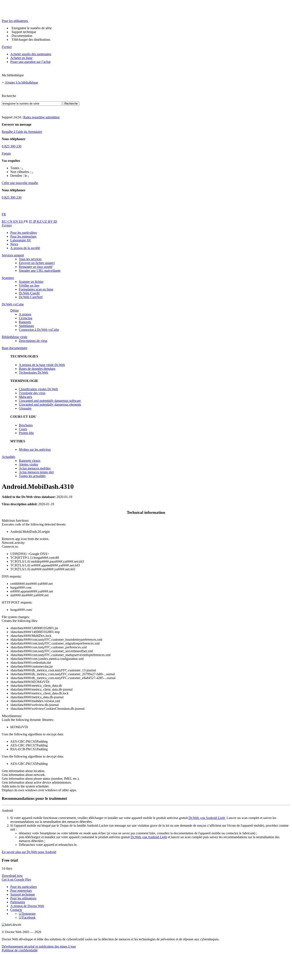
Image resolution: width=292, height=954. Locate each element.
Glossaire (25, 408)
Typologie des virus (32, 393)
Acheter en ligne (21, 58)
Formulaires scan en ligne (36, 289)
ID (55, 221)
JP (35, 221)
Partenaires (17, 902)
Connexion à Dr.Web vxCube (39, 329)
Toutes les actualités (32, 476)
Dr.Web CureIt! (29, 293)
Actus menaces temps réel (36, 472)
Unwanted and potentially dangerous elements (50, 404)
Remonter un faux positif (35, 267)
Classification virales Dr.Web (38, 389)
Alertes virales (28, 464)
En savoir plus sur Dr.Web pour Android (29, 852)
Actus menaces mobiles (34, 468)
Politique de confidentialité (20, 950)
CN (10, 221)
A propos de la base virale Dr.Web (42, 365)
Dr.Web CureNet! (31, 297)
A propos (25, 314)
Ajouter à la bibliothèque (21, 82)
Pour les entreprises (23, 236)
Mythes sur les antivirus (35, 449)
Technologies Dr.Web (33, 372)
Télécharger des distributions (31, 39)
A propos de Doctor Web (27, 906)
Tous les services (30, 259)
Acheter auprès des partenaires (30, 54)
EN (16, 221)
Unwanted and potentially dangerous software (50, 400)
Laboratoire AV (20, 240)
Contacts (16, 910)
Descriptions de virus (33, 341)
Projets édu (26, 433)
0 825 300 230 (11, 146)
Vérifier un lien (29, 285)
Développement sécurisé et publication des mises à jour (39, 946)
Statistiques (26, 326)
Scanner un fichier (31, 281)
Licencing (25, 318)
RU (4, 221)
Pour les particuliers (23, 232)
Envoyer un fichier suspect (37, 263)
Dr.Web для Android (207, 818)
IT (31, 221)
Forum (6, 153)
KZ (39, 221)
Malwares (25, 397)
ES (21, 221)
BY (50, 221)
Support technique (24, 32)
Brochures (26, 425)
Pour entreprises (21, 890)
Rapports (25, 322)
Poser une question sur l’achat (30, 62)
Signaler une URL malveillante (39, 270)
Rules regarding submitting (41, 117)
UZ (45, 221)
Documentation (22, 36)
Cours (23, 429)
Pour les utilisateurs (23, 898)
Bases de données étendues (37, 368)
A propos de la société (25, 248)
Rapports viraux (29, 460)
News (14, 244)
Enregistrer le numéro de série (32, 28)
